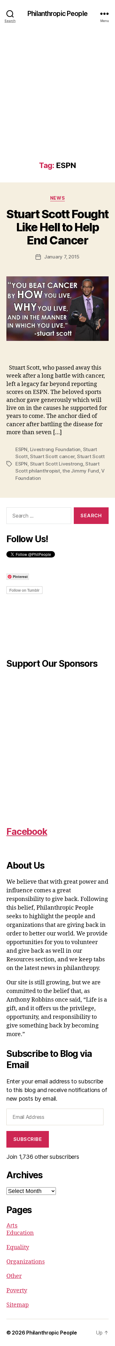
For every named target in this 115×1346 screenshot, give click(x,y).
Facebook (26, 831)
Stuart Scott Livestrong (56, 464)
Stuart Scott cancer (52, 456)
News (57, 198)
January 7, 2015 (62, 257)
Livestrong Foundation (55, 449)
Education (20, 1233)
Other (14, 1276)
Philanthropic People (57, 13)
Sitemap (17, 1305)
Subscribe (27, 1139)
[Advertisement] (57, 100)
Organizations (25, 1261)
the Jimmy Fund (80, 471)
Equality (17, 1247)
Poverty (16, 1290)
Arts (12, 1225)
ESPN (21, 449)
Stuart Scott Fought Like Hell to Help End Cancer (57, 227)
